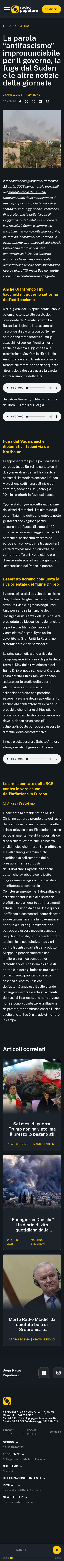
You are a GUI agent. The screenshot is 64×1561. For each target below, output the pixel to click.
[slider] (11, 1558)
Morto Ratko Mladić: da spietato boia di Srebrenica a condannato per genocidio (32, 1324)
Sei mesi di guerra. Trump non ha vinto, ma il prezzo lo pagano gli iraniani (32, 1129)
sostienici (51, 9)
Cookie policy (31, 1432)
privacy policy (8, 1432)
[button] (7, 9)
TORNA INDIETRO (18, 26)
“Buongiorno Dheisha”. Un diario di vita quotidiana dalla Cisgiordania (32, 1224)
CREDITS (55, 1432)
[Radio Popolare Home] (24, 9)
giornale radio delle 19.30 (27, 192)
